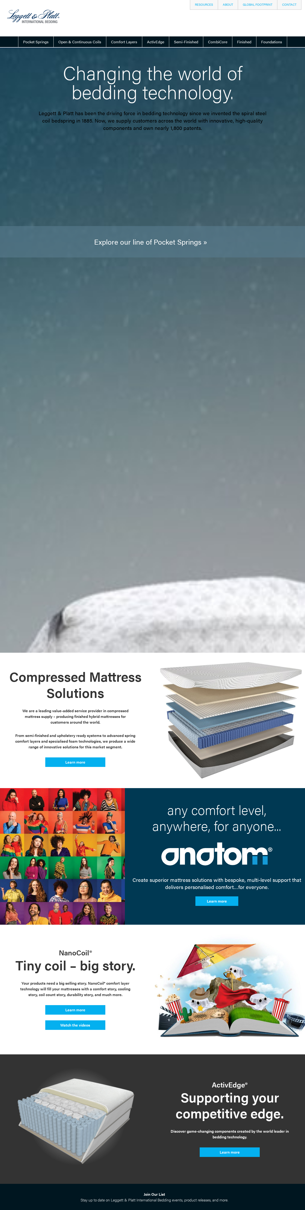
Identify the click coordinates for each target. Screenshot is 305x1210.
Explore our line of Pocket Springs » (150, 242)
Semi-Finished (186, 41)
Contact (289, 4)
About (228, 4)
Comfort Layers (124, 41)
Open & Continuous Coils (79, 41)
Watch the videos (75, 1025)
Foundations (271, 41)
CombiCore (217, 41)
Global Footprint (257, 4)
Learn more (75, 762)
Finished (244, 41)
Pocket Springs (36, 41)
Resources (204, 4)
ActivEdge (155, 41)
